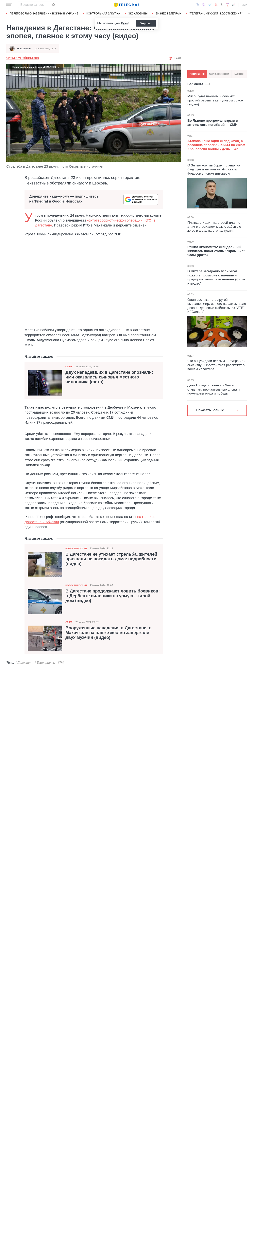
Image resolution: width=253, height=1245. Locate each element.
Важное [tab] (239, 74)
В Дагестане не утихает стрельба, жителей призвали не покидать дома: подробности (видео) (111, 559)
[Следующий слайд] (249, 14)
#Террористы (45, 662)
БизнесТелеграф (168, 13)
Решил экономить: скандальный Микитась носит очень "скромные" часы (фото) (216, 251)
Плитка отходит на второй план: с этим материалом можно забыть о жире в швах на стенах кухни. (214, 227)
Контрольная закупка (103, 13)
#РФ (61, 662)
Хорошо (146, 23)
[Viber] (203, 5)
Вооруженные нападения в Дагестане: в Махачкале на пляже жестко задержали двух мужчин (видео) (108, 633)
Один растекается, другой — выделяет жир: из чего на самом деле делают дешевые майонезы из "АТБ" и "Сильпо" (216, 306)
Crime (68, 366)
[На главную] (126, 4)
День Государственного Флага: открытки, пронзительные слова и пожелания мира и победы (213, 389)
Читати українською (22, 58)
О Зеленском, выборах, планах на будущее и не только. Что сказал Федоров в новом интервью (213, 169)
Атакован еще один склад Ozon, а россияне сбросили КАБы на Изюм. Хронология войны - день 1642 (216, 145)
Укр (244, 4)
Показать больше (210, 410)
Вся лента (195, 84)
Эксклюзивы (137, 13)
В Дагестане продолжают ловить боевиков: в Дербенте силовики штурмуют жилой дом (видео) (112, 596)
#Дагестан (24, 662)
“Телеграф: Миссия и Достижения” (216, 13)
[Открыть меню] (9, 4)
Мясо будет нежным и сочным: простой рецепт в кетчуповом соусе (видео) (215, 100)
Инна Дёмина (24, 48)
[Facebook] (197, 5)
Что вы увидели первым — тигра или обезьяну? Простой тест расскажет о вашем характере (216, 365)
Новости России (76, 548)
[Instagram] (227, 5)
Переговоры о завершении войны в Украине (44, 13)
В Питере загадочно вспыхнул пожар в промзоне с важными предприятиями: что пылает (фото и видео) (216, 277)
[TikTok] (233, 5)
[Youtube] (216, 5)
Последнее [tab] (197, 74)
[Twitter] (222, 4)
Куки (124, 23)
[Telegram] (210, 5)
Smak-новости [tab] (219, 74)
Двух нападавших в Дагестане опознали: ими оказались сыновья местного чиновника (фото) (109, 377)
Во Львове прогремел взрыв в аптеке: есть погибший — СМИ (212, 122)
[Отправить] (53, 5)
